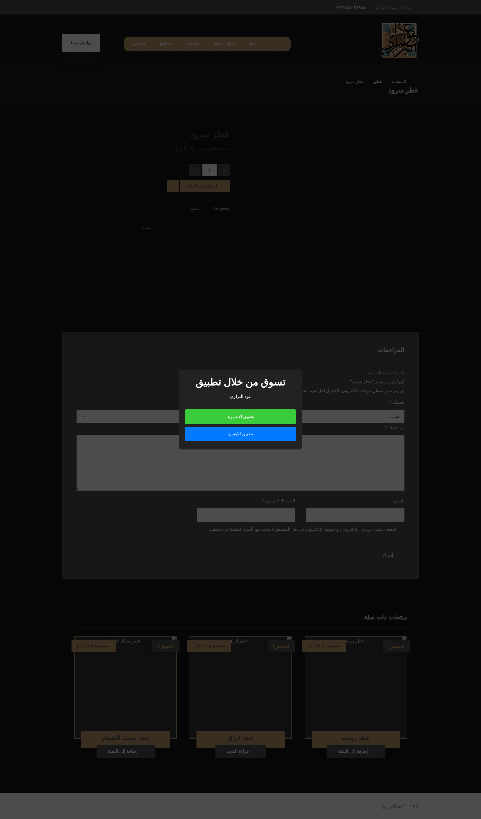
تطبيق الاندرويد (240, 416)
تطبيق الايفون (240, 433)
